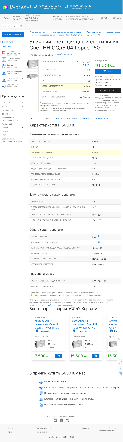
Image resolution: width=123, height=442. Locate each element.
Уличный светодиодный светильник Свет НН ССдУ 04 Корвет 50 (62, 35)
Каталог (11, 428)
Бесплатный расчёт (13, 35)
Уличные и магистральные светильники (103, 32)
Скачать (85, 118)
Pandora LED (7, 124)
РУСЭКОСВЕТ (7, 110)
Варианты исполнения (66, 118)
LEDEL (4, 135)
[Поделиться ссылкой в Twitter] (67, 421)
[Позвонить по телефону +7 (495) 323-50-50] (35, 7)
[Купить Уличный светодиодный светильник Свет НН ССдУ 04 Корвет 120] (58, 356)
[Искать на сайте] (21, 26)
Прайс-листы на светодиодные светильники (32, 17)
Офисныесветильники (12, 66)
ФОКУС (5, 114)
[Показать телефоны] (120, 362)
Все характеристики (40, 118)
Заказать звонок (50, 8)
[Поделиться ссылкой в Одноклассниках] (61, 421)
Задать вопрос (109, 90)
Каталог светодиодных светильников (65, 32)
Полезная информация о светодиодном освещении (79, 18)
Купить (110, 71)
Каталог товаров (17, 18)
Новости (104, 18)
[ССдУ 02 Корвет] (32, 63)
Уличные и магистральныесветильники (13, 53)
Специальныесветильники (12, 86)
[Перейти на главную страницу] (17, 7)
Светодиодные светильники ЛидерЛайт (12, 140)
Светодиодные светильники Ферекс (10, 119)
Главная (5, 18)
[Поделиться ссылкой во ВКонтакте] (55, 421)
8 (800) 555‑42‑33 (81, 5)
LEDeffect (6, 131)
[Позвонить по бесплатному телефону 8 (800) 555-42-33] (67, 7)
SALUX (4, 106)
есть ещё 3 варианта (63, 54)
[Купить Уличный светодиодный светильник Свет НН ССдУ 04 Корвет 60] (95, 356)
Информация (41, 432)
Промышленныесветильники (13, 59)
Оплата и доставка (57, 18)
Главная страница (37, 32)
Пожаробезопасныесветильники (15, 79)
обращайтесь (49, 305)
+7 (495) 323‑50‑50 (50, 5)
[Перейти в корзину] (120, 373)
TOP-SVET (6, 103)
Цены (10, 432)
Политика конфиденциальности (107, 429)
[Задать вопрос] (120, 368)
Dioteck (5, 128)
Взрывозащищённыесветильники (15, 72)
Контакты (116, 18)
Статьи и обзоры (102, 118)
